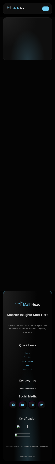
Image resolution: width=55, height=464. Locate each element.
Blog (27, 365)
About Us (27, 357)
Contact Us (27, 370)
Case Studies (27, 361)
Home (27, 353)
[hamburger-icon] (45, 8)
